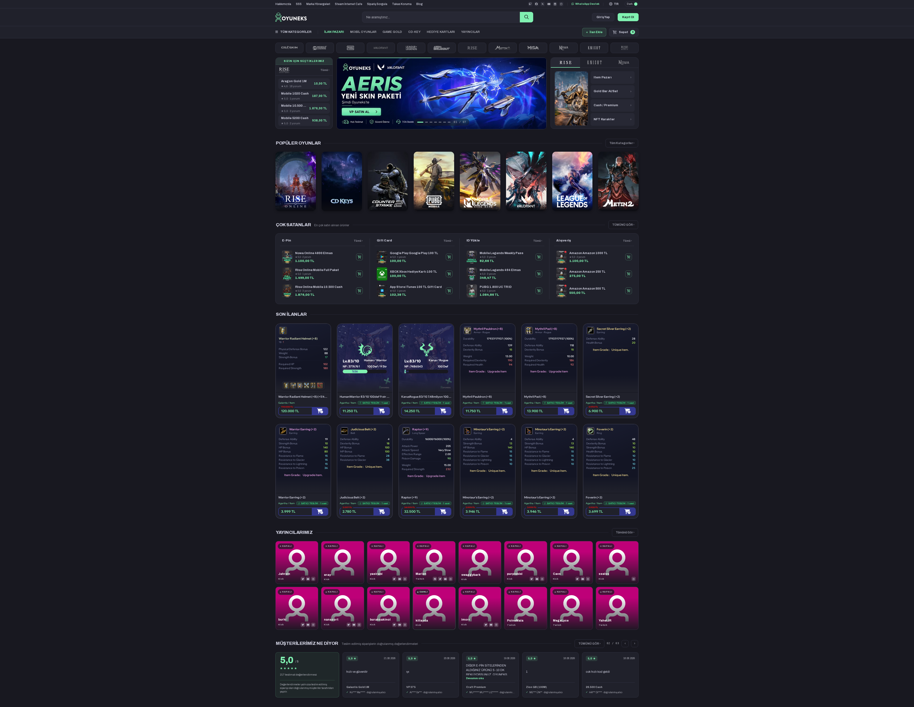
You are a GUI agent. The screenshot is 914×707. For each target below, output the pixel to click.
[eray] (342, 562)
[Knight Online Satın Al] (594, 48)
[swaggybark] (480, 562)
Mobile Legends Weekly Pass (501, 253)
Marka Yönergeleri (318, 4)
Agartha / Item (348, 402)
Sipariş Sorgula (377, 4)
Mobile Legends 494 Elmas (500, 270)
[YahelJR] (617, 608)
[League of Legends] (411, 48)
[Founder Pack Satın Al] (533, 48)
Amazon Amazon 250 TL (587, 271)
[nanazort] (342, 608)
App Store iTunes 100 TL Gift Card (416, 287)
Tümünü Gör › (625, 532)
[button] (614, 4)
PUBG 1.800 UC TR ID (496, 287)
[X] (303, 579)
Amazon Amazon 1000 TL (588, 253)
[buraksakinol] (388, 608)
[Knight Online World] (594, 63)
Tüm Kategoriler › (621, 143)
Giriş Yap (603, 17)
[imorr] (480, 608)
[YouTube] (308, 579)
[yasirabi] (388, 562)
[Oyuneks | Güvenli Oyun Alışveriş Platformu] (291, 17)
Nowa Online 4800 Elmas (314, 253)
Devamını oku (475, 678)
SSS (299, 4)
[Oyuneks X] (542, 4)
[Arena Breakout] (442, 48)
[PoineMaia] (525, 608)
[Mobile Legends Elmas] (320, 48)
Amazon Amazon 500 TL (587, 288)
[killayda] (434, 608)
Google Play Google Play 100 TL (414, 253)
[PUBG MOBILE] (350, 48)
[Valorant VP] (381, 48)
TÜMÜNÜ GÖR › (623, 224)
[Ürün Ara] (526, 17)
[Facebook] (435, 579)
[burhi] (297, 608)
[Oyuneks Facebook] (536, 4)
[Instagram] (313, 579)
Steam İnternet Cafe (348, 4)
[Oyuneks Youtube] (548, 4)
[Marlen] (434, 562)
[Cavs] (571, 562)
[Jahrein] (297, 562)
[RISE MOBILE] (625, 48)
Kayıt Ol (628, 17)
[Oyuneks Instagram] (561, 4)
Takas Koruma (402, 4)
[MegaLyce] (571, 608)
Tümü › (324, 70)
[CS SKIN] (289, 48)
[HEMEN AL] (359, 257)
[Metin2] (503, 48)
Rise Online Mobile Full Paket (317, 270)
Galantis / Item (286, 402)
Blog (419, 4)
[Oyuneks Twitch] (530, 4)
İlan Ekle (594, 32)
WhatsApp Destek (587, 3)
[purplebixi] (525, 562)
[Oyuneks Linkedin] (555, 4)
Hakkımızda (283, 4)
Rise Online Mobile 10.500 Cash (319, 287)
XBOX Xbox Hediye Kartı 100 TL (413, 271)
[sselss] (617, 562)
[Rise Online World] (472, 48)
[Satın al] (320, 411)
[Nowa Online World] (564, 48)
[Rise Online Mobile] (284, 70)
